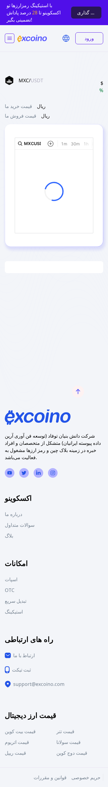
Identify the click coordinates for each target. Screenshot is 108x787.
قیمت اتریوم (17, 742)
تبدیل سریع (15, 601)
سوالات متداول (19, 525)
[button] (66, 38)
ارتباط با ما (24, 655)
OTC (9, 590)
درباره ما (13, 514)
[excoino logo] (32, 38)
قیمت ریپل (15, 753)
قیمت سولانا (68, 742)
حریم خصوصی (85, 777)
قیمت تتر (65, 731)
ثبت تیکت (21, 669)
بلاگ (9, 535)
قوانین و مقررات (50, 777)
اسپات (11, 579)
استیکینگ (14, 611)
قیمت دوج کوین (71, 753)
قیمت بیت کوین (20, 731)
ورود (89, 38)
